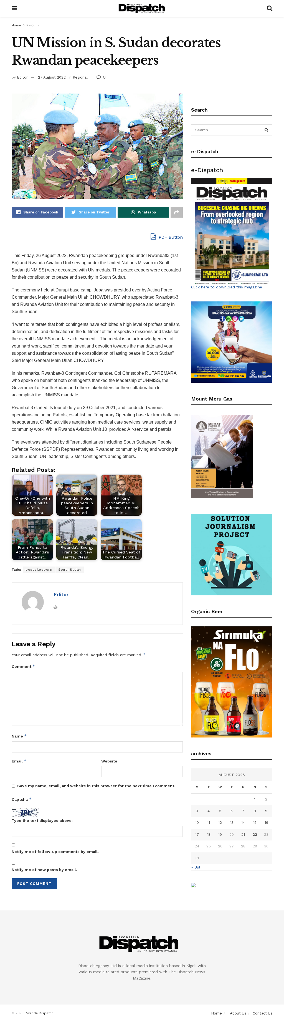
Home (16, 25)
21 (243, 834)
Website (109, 761)
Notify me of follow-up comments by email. (55, 851)
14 (243, 822)
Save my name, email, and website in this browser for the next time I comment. (96, 786)
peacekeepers (39, 570)
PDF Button (170, 237)
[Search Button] (266, 129)
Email (19, 761)
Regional (33, 25)
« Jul (195, 867)
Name (19, 736)
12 (220, 822)
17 (197, 834)
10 (197, 822)
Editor (22, 77)
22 (255, 834)
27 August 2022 (52, 77)
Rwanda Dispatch (39, 1013)
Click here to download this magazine (226, 287)
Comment (23, 666)
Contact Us (262, 1013)
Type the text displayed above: (42, 820)
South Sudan (69, 570)
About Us (238, 1013)
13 (232, 822)
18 (209, 834)
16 (266, 822)
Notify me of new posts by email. (44, 869)
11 (208, 822)
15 (255, 822)
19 (220, 834)
